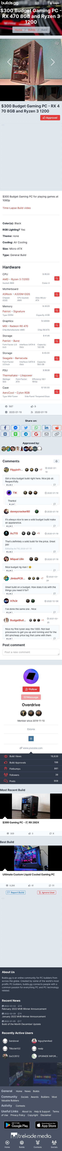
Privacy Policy (17, 1115)
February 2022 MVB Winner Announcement (24, 1008)
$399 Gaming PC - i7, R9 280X (21, 822)
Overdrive (31, 705)
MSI (5, 326)
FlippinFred (17, 469)
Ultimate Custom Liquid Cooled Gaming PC (29, 874)
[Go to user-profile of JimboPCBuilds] (6, 578)
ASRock (7, 294)
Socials (24, 1096)
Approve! (51, 117)
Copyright (33, 1115)
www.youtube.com (32, 748)
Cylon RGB (23, 392)
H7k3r (13, 600)
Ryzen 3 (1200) (20, 279)
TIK (15, 492)
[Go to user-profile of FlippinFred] (6, 469)
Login (56, 3)
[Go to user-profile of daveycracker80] (6, 511)
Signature (19, 311)
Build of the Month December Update (21, 1024)
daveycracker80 (20, 511)
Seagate (7, 358)
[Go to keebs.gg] (37, 3)
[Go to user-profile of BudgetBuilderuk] (6, 620)
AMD (5, 279)
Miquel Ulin (17, 559)
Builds (31, 29)
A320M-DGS (22, 294)
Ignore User (48, 892)
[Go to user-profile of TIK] (9, 492)
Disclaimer (46, 1115)
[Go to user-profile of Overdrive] (31, 676)
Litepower (26, 375)
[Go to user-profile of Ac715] (6, 533)
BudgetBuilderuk (20, 620)
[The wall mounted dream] (21, 1074)
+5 (38, 533)
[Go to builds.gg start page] (10, 3)
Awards (34, 1096)
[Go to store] (56, 278)
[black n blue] (45, 1074)
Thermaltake (10, 375)
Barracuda (21, 358)
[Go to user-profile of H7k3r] (6, 600)
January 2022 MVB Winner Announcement (24, 1016)
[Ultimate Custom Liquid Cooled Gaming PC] (31, 858)
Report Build (17, 892)
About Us (27, 1111)
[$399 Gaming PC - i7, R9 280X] (31, 806)
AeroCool (8, 392)
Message (32, 697)
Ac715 (14, 533)
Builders (45, 1096)
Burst (16, 340)
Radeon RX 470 (19, 326)
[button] (52, 62)
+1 (42, 620)
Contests (20, 1105)
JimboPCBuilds (19, 578)
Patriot (7, 311)
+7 (40, 469)
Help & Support (42, 1111)
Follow (32, 689)
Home (18, 29)
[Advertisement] (31, 931)
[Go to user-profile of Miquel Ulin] (6, 559)
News (28, 1091)
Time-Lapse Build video (17, 207)
